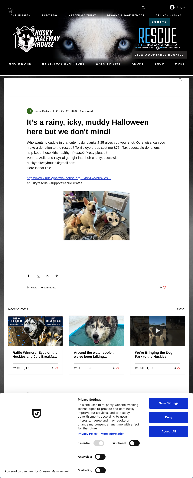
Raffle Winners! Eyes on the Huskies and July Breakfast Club (35, 355)
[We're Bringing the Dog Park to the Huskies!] (157, 331)
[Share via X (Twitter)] (38, 276)
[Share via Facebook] (28, 276)
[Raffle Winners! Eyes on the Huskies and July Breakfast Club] (35, 331)
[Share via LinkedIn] (47, 276)
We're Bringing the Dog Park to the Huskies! (153, 354)
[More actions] (164, 111)
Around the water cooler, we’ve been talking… (94, 354)
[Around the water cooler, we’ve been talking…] (96, 331)
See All (181, 308)
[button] (10, 10)
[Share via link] (56, 276)
